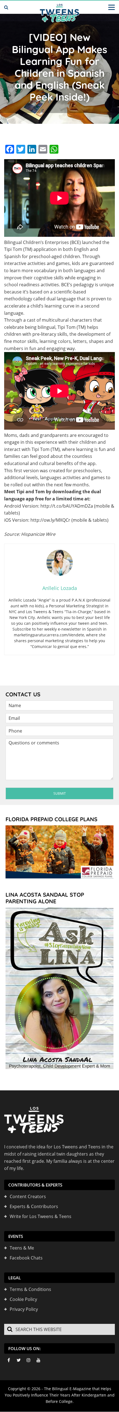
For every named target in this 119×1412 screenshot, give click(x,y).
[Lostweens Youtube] (38, 1360)
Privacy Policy (24, 1309)
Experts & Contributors (34, 1206)
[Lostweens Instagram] (28, 1360)
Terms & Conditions (30, 1289)
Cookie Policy (23, 1299)
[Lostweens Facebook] (8, 1360)
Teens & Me (22, 1248)
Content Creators (28, 1196)
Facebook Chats (26, 1258)
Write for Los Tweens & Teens (40, 1216)
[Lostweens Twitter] (18, 1360)
